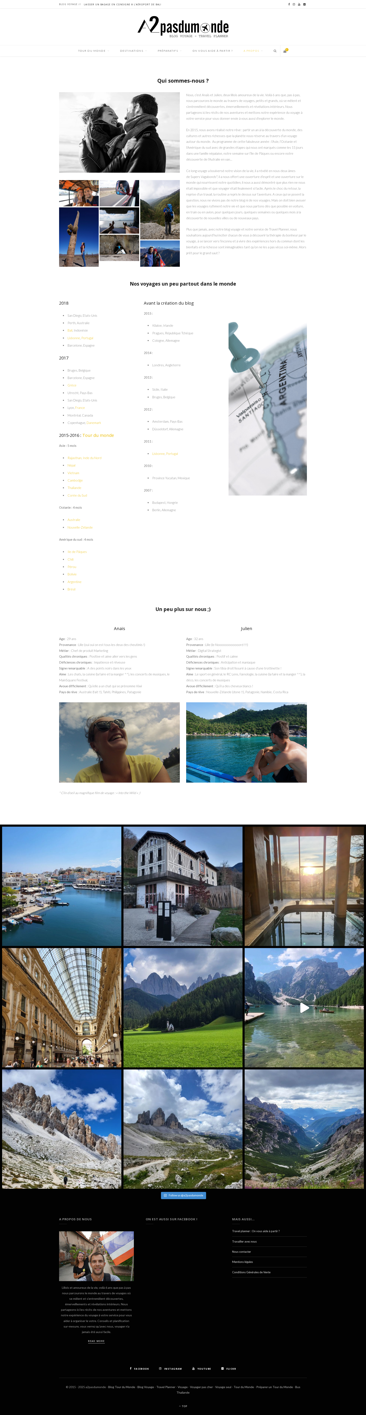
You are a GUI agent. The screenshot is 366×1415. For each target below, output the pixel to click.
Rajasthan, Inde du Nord (84, 458)
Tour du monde (98, 435)
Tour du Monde (244, 1387)
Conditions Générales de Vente (251, 1272)
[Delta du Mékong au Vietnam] (79, 193)
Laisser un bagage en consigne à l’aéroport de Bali (122, 4)
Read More (96, 1341)
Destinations (131, 50)
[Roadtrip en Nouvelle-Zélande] (119, 220)
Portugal (87, 338)
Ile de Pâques (77, 552)
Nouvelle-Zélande (80, 527)
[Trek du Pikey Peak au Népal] (160, 210)
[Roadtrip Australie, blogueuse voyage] (119, 193)
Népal (71, 465)
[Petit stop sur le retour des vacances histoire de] (61, 1007)
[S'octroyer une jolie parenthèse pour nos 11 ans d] (304, 886)
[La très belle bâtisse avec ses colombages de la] (183, 886)
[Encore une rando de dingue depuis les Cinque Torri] (61, 1129)
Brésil (71, 589)
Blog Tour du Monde (121, 1387)
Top (184, 1406)
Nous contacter (241, 1251)
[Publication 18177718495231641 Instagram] (304, 1007)
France (80, 408)
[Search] (273, 51)
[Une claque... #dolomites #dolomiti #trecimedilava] (183, 1129)
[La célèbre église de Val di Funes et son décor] (183, 1007)
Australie (74, 520)
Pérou (72, 567)
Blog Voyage (145, 1387)
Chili (70, 559)
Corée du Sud (77, 495)
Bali (70, 330)
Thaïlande (74, 488)
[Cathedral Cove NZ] (119, 248)
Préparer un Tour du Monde (274, 1387)
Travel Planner (165, 1387)
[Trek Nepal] (160, 253)
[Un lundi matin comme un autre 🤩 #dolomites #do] (304, 1129)
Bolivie (72, 574)
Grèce (72, 385)
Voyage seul (223, 1387)
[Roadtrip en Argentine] (79, 237)
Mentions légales (242, 1262)
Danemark (94, 423)
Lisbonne (74, 338)
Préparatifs (168, 50)
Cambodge (75, 480)
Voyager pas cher (201, 1387)
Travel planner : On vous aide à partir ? (256, 1231)
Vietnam (73, 473)
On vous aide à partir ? (213, 50)
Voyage (183, 1387)
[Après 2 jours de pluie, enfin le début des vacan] (61, 886)
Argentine (75, 582)
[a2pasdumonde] (183, 27)
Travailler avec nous (244, 1241)
